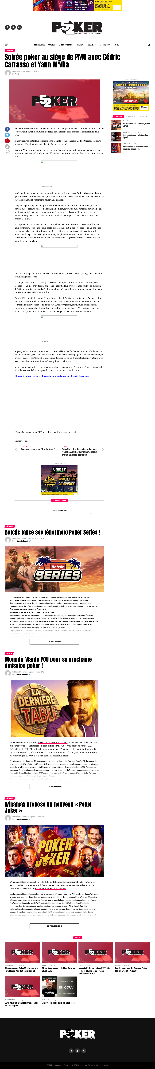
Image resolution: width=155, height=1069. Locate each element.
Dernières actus (39, 44)
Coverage (51, 44)
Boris (17, 74)
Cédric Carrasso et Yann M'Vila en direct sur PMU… (39, 432)
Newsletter (118, 44)
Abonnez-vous (105, 44)
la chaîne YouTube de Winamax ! (50, 888)
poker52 (72, 432)
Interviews (79, 44)
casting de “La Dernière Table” (52, 742)
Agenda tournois (65, 44)
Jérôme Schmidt (21, 541)
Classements (91, 44)
